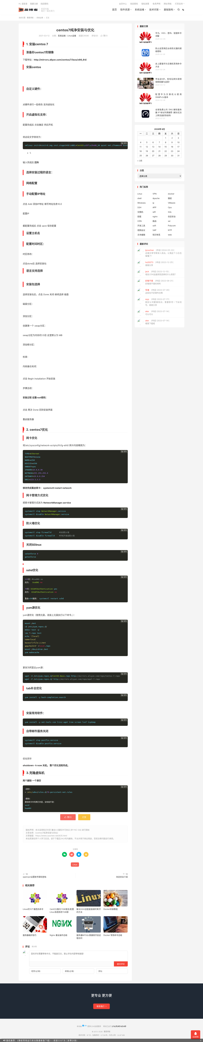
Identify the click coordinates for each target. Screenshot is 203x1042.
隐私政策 (145, 3)
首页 (114, 9)
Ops (170, 207)
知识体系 (156, 234)
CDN (139, 221)
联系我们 (101, 1006)
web (170, 234)
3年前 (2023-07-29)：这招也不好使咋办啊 (158, 291)
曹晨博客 (28, 10)
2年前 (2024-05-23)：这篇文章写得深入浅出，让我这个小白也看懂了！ (163, 253)
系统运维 (39, 18)
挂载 (139, 216)
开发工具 (141, 225)
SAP (154, 230)
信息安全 (172, 216)
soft (154, 225)
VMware (171, 203)
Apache (156, 198)
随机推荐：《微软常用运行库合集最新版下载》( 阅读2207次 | (37, 1040)
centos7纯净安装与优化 (75, 30)
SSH (139, 207)
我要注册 (34, 3)
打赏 (84, 817)
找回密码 (134, 3)
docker (171, 194)
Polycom (172, 225)
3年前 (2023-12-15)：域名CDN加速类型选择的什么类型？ (161, 273)
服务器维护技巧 (29, 935)
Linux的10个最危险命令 (33, 909)
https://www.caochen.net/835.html (51, 835)
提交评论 (121, 964)
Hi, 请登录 (23, 3)
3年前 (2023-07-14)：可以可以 (158, 312)
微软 (170, 198)
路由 (154, 221)
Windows (141, 203)
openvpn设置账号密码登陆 (34, 877)
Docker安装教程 (110, 909)
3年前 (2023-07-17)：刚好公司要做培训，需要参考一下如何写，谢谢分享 (163, 302)
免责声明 (156, 3)
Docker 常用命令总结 (112, 935)
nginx (155, 216)
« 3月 (139, 160)
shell (139, 198)
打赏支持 (179, 3)
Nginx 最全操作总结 (58, 935)
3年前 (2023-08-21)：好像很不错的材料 (160, 282)
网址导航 (168, 3)
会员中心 (123, 3)
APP (154, 207)
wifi (154, 212)
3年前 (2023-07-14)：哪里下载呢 (158, 322)
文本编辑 (141, 234)
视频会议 (141, 230)
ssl (169, 221)
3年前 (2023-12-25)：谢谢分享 (160, 263)
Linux (74, 864)
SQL (170, 212)
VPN (155, 194)
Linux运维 (71, 35)
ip (153, 203)
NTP (170, 230)
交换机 (140, 212)
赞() (104, 35)
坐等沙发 (72, 1040)
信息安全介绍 (122, 877)
